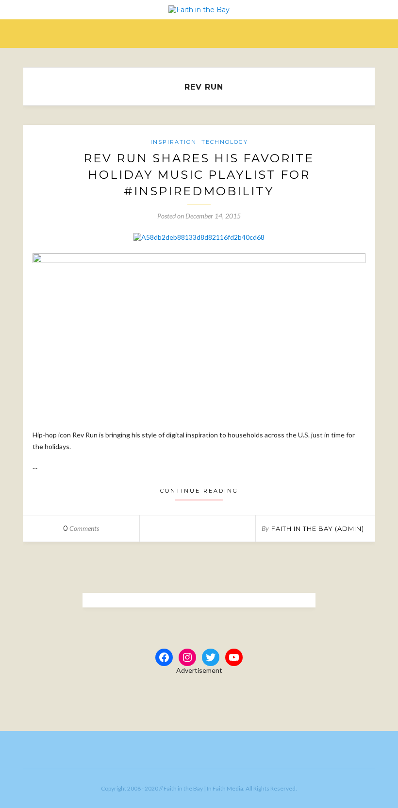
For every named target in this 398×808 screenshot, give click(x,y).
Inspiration (173, 142)
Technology (224, 142)
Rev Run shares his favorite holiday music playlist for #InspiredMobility (198, 174)
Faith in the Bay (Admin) (317, 528)
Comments (81, 528)
